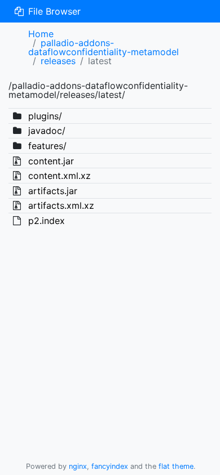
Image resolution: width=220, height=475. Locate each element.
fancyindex (109, 466)
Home (41, 33)
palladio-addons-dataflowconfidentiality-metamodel (103, 47)
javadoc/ (46, 130)
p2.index (46, 220)
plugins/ (45, 116)
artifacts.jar (52, 190)
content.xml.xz (59, 175)
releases (58, 60)
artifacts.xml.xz (61, 205)
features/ (47, 145)
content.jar (51, 161)
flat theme (176, 466)
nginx (78, 466)
